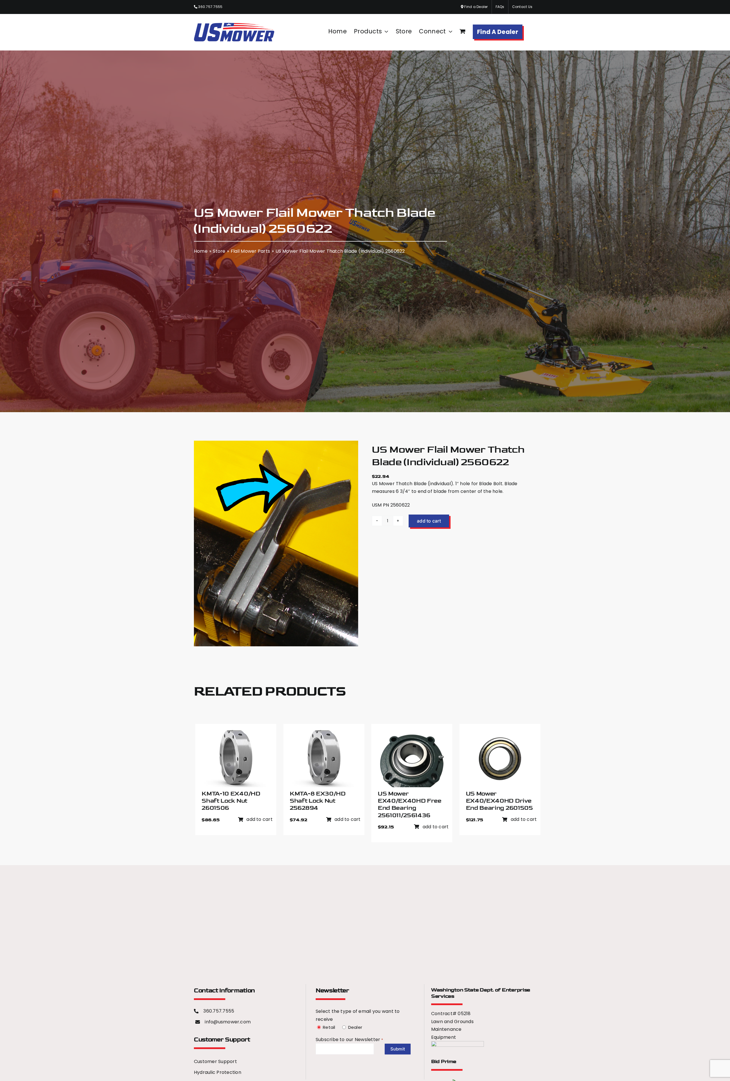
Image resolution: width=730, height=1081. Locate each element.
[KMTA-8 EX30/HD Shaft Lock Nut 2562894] (322, 734)
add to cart (429, 521)
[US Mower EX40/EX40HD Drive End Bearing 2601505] (500, 734)
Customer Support (215, 1061)
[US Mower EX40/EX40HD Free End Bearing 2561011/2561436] (412, 734)
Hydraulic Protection (217, 1072)
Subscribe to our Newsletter (345, 1039)
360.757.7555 (209, 6)
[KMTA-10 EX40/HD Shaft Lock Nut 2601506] (234, 734)
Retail (328, 1027)
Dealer (354, 1027)
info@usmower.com (228, 1022)
